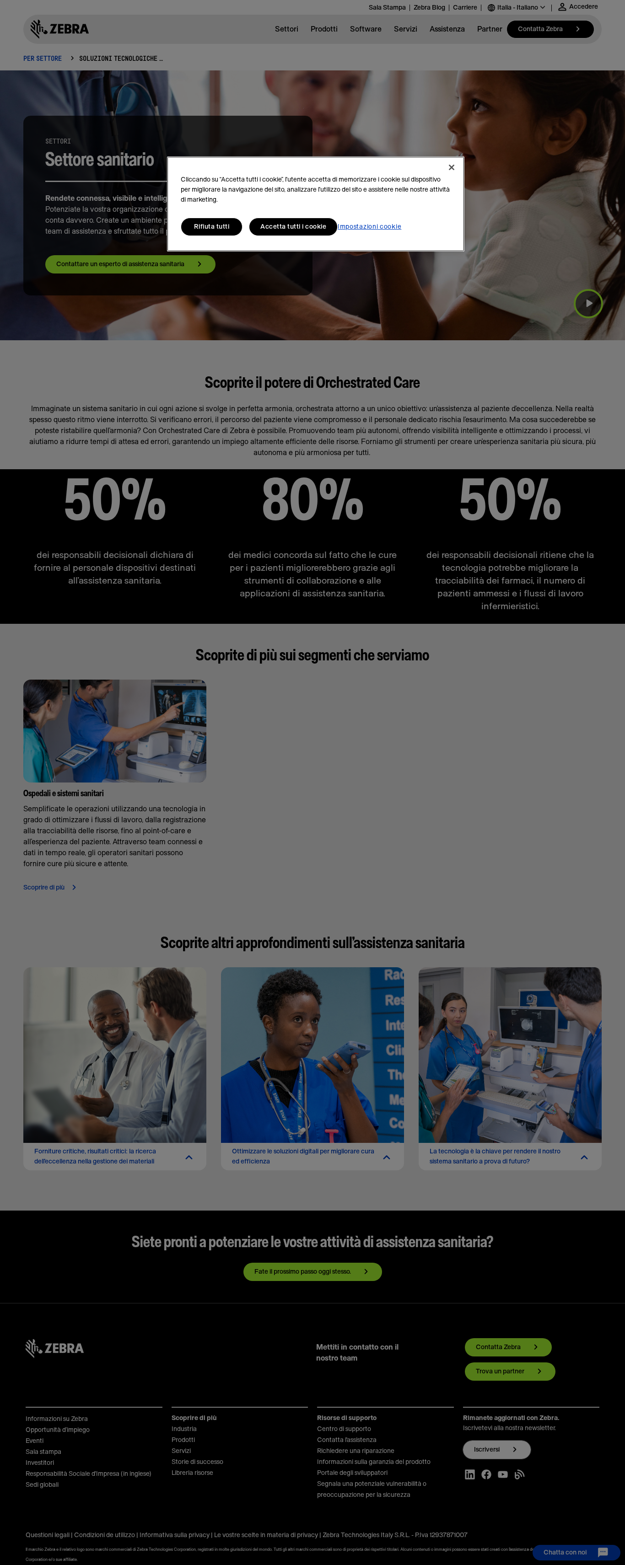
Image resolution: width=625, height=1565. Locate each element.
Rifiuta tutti (212, 227)
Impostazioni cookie (369, 227)
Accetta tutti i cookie (293, 227)
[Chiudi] (452, 167)
